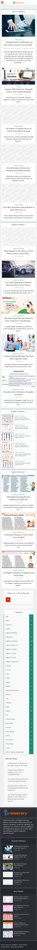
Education (18, 40)
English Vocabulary (20, 416)
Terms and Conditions (16, 947)
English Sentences (17, 472)
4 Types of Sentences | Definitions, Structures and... (21, 923)
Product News (18, 126)
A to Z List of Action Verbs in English (21, 915)
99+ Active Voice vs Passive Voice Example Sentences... (21, 897)
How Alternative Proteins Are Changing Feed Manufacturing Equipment (18, 788)
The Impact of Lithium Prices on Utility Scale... (21, 873)
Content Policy (5, 947)
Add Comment (16, 48)
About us (8, 945)
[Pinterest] (8, 599)
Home (3, 945)
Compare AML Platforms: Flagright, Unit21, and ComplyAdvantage (16, 772)
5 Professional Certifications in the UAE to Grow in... (21, 847)
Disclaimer (15, 945)
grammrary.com (29, 48)
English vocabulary (18, 411)
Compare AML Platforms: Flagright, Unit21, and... (20, 856)
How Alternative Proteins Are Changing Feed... (21, 881)
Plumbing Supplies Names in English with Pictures (21, 932)
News (18, 86)
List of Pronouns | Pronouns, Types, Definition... (21, 906)
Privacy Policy (23, 945)
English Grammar (17, 225)
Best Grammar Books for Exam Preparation (20, 864)
